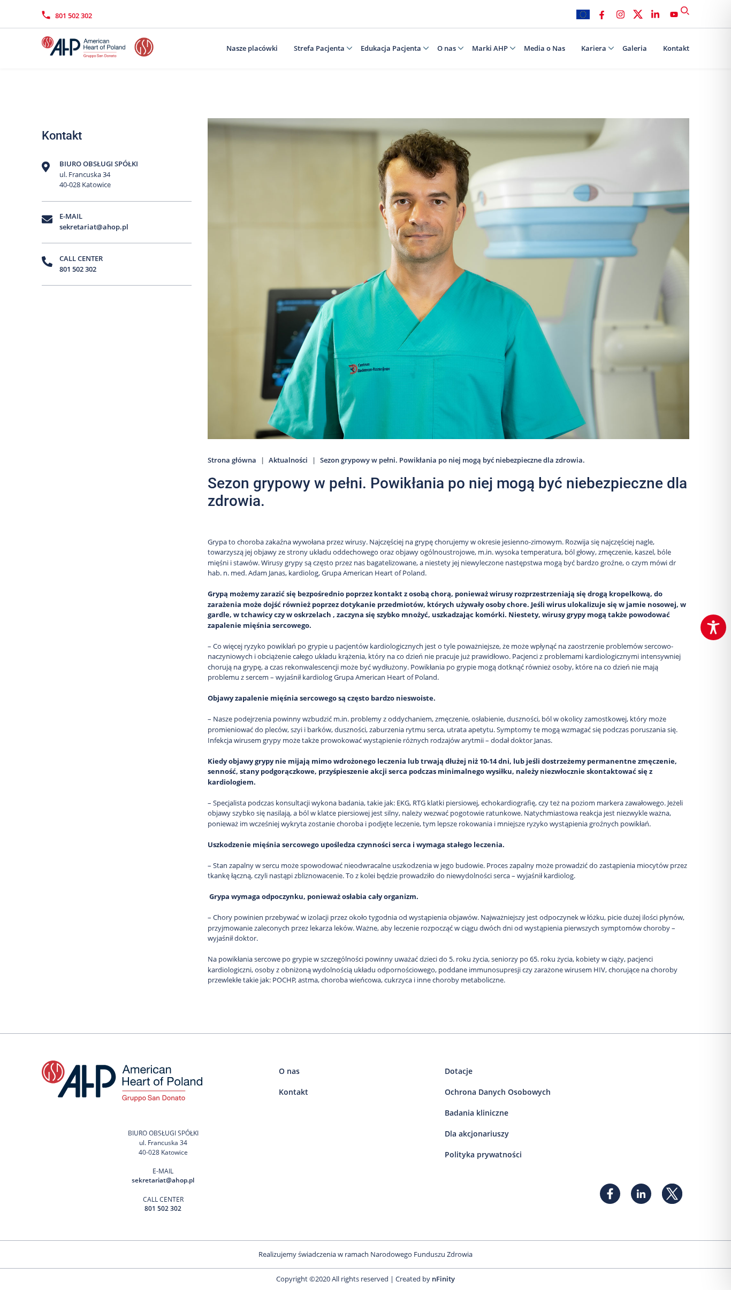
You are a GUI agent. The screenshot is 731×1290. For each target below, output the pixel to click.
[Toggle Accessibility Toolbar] (713, 627)
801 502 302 (73, 15)
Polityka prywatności (483, 1154)
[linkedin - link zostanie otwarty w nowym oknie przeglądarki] (655, 14)
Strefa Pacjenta (319, 48)
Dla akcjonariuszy (477, 1133)
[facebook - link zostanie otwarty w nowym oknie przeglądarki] (601, 14)
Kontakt (676, 48)
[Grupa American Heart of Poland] (95, 44)
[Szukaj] (685, 10)
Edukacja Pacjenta (391, 48)
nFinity (443, 1279)
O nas (446, 48)
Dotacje (459, 1071)
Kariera (593, 48)
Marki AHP (490, 48)
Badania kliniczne (476, 1113)
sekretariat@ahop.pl (93, 227)
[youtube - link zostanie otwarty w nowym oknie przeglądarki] (674, 14)
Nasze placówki (252, 48)
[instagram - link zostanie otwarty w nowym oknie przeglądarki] (620, 14)
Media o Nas (544, 48)
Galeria (634, 48)
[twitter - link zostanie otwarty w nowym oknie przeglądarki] (638, 14)
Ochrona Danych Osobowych (498, 1092)
